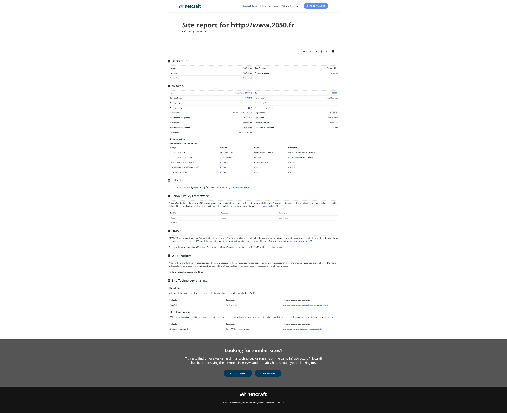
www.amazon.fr (289, 329)
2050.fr (335, 93)
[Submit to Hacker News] (333, 51)
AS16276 (247, 117)
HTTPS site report (243, 187)
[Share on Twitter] (316, 51)
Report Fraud (315, 6)
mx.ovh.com (283, 218)
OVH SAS (248, 98)
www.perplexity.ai (321, 305)
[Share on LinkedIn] (327, 51)
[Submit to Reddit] (309, 51)
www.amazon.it (315, 329)
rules (304, 203)
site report (276, 247)
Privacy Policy (258, 403)
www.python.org (302, 329)
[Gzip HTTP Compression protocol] (187, 329)
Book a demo (268, 373)
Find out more (238, 373)
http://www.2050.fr (242, 93)
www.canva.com (289, 305)
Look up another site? (196, 31)
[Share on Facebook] (322, 51)
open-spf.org (269, 206)
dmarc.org (304, 241)
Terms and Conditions (274, 403)
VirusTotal (246, 113)
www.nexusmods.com (304, 305)
